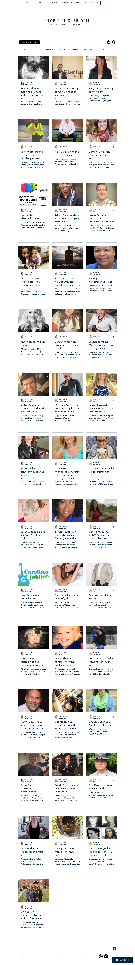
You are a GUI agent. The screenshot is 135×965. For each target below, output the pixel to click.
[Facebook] (113, 42)
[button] (114, 50)
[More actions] (46, 83)
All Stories (22, 49)
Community (64, 49)
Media (75, 49)
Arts (31, 49)
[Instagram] (108, 42)
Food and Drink (87, 49)
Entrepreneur (51, 49)
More (99, 49)
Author (39, 49)
